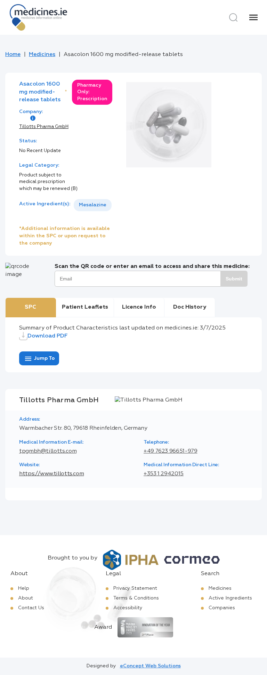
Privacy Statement (135, 588)
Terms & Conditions (136, 598)
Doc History (189, 307)
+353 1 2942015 (164, 474)
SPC (30, 307)
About (25, 598)
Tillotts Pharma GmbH (43, 127)
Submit (234, 278)
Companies (222, 607)
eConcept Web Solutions (150, 666)
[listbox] (93, 205)
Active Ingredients (230, 598)
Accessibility (128, 607)
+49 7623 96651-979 (170, 451)
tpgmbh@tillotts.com (47, 451)
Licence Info (139, 307)
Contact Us (31, 607)
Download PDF (47, 336)
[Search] (233, 17)
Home (13, 54)
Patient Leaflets (85, 307)
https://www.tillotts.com (51, 474)
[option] (93, 205)
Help (23, 588)
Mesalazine (92, 204)
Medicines (42, 54)
